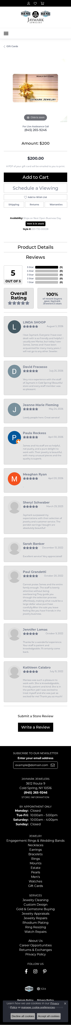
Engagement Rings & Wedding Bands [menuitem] (35, 840)
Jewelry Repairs (35, 918)
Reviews (35, 257)
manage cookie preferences (38, 1007)
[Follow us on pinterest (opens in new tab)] (44, 971)
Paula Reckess (34, 433)
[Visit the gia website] (41, 989)
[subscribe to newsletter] (53, 765)
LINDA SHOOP (34, 322)
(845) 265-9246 (35, 130)
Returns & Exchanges (35, 950)
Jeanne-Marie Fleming (41, 405)
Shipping (14, 204)
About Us (35, 941)
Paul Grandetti (34, 572)
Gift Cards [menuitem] (35, 886)
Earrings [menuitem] (35, 849)
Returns (34, 204)
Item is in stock (35, 223)
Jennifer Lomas (35, 629)
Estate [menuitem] (36, 868)
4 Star (30, 270)
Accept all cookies (48, 1016)
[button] (28, 3)
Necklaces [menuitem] (35, 845)
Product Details (35, 247)
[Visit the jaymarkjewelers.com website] (29, 989)
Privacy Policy (35, 954)
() (61, 267)
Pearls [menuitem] (35, 872)
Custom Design (36, 904)
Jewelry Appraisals (35, 913)
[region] (35, 90)
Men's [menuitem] (35, 877)
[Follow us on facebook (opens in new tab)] (26, 971)
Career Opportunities (36, 945)
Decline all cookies (23, 1016)
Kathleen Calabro (37, 667)
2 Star (30, 278)
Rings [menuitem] (35, 859)
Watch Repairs (35, 932)
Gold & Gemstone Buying (35, 909)
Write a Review (35, 727)
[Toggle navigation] (6, 33)
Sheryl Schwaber (36, 502)
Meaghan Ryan (35, 474)
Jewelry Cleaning (35, 900)
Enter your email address (35, 758)
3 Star (30, 274)
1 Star (30, 282)
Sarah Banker (33, 544)
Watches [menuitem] (35, 881)
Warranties (56, 204)
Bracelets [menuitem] (35, 854)
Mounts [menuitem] (35, 863)
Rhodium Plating (35, 922)
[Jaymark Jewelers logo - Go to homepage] (35, 17)
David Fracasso (35, 367)
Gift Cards (12, 46)
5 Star (30, 267)
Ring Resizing (35, 927)
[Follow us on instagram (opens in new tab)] (35, 971)
